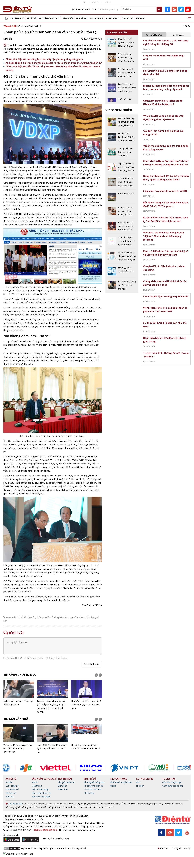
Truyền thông (96, 18)
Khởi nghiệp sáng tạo (94, 782)
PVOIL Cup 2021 (106, 807)
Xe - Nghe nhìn (112, 18)
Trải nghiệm (67, 18)
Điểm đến (62, 785)
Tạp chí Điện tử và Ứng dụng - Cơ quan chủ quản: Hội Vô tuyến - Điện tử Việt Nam (45, 815)
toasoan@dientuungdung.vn (81, 829)
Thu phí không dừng (145, 803)
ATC (84, 2)
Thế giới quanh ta (66, 782)
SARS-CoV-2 (60, 807)
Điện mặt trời (73, 803)
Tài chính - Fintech (92, 789)
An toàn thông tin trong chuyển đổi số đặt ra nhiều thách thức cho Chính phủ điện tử (54, 62)
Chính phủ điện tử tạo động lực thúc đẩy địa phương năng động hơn (44, 59)
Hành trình (63, 789)
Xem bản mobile (11, 834)
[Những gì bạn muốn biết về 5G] (122, 271)
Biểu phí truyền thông (109, 9)
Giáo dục (10, 796)
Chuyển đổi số (17, 18)
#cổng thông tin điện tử (41, 617)
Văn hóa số (11, 792)
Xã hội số (31, 18)
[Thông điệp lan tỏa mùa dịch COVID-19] (122, 153)
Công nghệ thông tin (41, 792)
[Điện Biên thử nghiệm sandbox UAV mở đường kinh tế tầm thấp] (122, 43)
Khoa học (140, 18)
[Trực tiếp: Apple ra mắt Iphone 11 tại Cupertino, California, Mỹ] (122, 242)
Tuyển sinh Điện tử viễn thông (39, 807)
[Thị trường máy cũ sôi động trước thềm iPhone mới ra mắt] (86, 737)
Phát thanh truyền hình (121, 782)
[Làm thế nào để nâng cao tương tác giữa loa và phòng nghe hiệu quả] (122, 227)
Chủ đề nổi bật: (15, 803)
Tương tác (127, 18)
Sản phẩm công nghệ (49, 18)
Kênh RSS (164, 848)
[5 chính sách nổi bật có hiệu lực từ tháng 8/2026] (18, 693)
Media (113, 785)
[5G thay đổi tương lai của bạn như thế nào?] (122, 285)
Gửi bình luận (92, 664)
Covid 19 (70, 807)
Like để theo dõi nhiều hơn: (56, 838)
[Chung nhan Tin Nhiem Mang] (18, 853)
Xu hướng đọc (154, 34)
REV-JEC (108, 2)
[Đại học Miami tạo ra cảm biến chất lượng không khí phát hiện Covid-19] (122, 123)
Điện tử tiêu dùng (40, 789)
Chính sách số (34, 26)
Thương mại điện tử (93, 785)
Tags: (9, 617)
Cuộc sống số (12, 785)
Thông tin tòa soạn (181, 848)
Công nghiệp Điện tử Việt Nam (94, 803)
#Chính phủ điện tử (21, 617)
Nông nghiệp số (16, 807)
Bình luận (178, 34)
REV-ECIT (95, 2)
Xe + (138, 782)
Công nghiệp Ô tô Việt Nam (122, 803)
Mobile (35, 782)
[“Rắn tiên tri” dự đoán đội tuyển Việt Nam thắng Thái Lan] (122, 183)
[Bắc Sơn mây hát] (122, 197)
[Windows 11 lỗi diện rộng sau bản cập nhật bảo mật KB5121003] (18, 739)
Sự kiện (9, 782)
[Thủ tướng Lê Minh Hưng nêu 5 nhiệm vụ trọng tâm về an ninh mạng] (86, 695)
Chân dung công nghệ (172, 785)
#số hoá (76, 617)
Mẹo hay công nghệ (41, 796)
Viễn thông (37, 785)
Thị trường (89, 792)
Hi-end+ (140, 785)
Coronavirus (81, 807)
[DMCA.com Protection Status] (12, 848)
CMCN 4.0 (92, 807)
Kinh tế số (81, 18)
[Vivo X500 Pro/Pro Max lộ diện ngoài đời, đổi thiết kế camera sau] (52, 739)
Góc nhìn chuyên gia (171, 782)
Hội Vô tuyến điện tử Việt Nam (37, 803)
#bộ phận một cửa (63, 617)
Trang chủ (6, 18)
